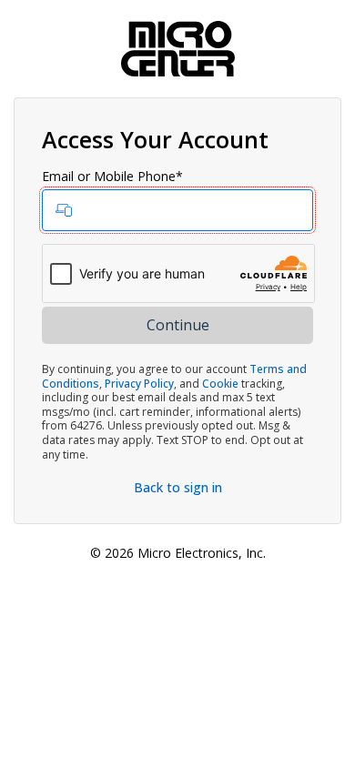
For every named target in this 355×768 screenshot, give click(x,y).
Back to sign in (178, 487)
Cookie (220, 383)
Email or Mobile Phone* (112, 176)
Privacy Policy (139, 383)
